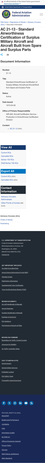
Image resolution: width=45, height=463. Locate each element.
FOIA (3, 428)
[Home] (16, 14)
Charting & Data (7, 277)
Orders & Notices (6, 220)
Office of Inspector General (11, 441)
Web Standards (7, 458)
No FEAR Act (6, 437)
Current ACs (6, 153)
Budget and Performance (10, 420)
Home (4, 22)
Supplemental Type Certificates (12, 285)
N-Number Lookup (8, 372)
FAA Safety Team (7, 376)
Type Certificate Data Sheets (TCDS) (14, 289)
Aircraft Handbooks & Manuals (12, 304)
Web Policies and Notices (10, 454)
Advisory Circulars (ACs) (10, 216)
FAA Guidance (6, 321)
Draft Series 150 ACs (9, 163)
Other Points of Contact (10, 203)
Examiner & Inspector (9, 317)
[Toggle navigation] (41, 14)
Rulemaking (4, 223)
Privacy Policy (6, 445)
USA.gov (4, 450)
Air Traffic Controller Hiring (11, 349)
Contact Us (5, 255)
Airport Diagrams (7, 308)
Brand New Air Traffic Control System (14, 340)
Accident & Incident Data (10, 268)
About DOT (5, 416)
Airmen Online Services (10, 368)
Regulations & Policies (18, 22)
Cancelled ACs (7, 156)
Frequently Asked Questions (11, 380)
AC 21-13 (14, 129)
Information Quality (8, 433)
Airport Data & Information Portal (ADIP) (15, 272)
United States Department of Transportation (18, 7)
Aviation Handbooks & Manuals (12, 313)
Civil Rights (5, 424)
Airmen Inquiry (6, 363)
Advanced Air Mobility (9, 344)
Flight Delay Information (10, 281)
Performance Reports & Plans (12, 325)
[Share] (1, 55)
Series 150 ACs (7, 160)
